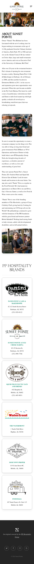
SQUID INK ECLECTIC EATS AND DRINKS (17, 385)
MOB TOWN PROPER (17, 462)
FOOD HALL (17, 499)
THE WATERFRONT (17, 426)
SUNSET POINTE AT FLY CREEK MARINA (17, 344)
